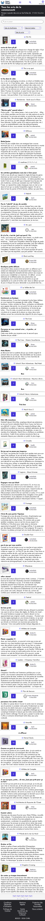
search (30, 2)
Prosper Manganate (32, 695)
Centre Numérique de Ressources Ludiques (22, 912)
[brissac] (27, 324)
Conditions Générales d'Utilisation (7, 904)
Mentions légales (22, 904)
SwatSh (33, 445)
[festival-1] (5, 601)
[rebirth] (5, 197)
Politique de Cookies (7, 910)
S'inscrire (41, 4)
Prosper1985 (32, 260)
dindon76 (32, 633)
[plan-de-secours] (5, 694)
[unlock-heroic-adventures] (5, 397)
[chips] (27, 807)
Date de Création (30, 28)
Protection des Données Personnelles (37, 904)
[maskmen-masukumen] (5, 166)
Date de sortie (20, 32)
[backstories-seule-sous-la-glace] (5, 103)
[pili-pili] (5, 40)
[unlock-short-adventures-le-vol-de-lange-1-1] (5, 367)
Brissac (33, 323)
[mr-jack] (5, 228)
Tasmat (33, 104)
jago (33, 229)
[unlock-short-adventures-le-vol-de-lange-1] (5, 382)
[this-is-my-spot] (5, 72)
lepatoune (33, 869)
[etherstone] (5, 569)
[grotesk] (27, 136)
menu (20, 2)
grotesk (33, 135)
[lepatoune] (27, 870)
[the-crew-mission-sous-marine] (5, 343)
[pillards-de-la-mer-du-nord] (5, 837)
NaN (14, 896)
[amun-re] (5, 726)
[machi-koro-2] (5, 413)
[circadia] (5, 444)
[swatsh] (27, 446)
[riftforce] (5, 134)
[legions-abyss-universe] (5, 475)
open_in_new (25, 37)
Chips (32, 807)
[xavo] (27, 198)
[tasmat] (27, 104)
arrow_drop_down (22, 28)
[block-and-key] (5, 259)
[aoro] (27, 368)
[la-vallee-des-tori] (5, 291)
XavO (32, 198)
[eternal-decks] (5, 741)
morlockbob (32, 41)
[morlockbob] (27, 42)
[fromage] (5, 507)
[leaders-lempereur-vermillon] (5, 663)
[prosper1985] (27, 261)
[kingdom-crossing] (5, 868)
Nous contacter (37, 909)
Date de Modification (11, 28)
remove (40, 28)
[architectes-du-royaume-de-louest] (5, 806)
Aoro (32, 368)
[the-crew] (5, 322)
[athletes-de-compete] (5, 632)
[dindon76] (27, 633)
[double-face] (5, 538)
